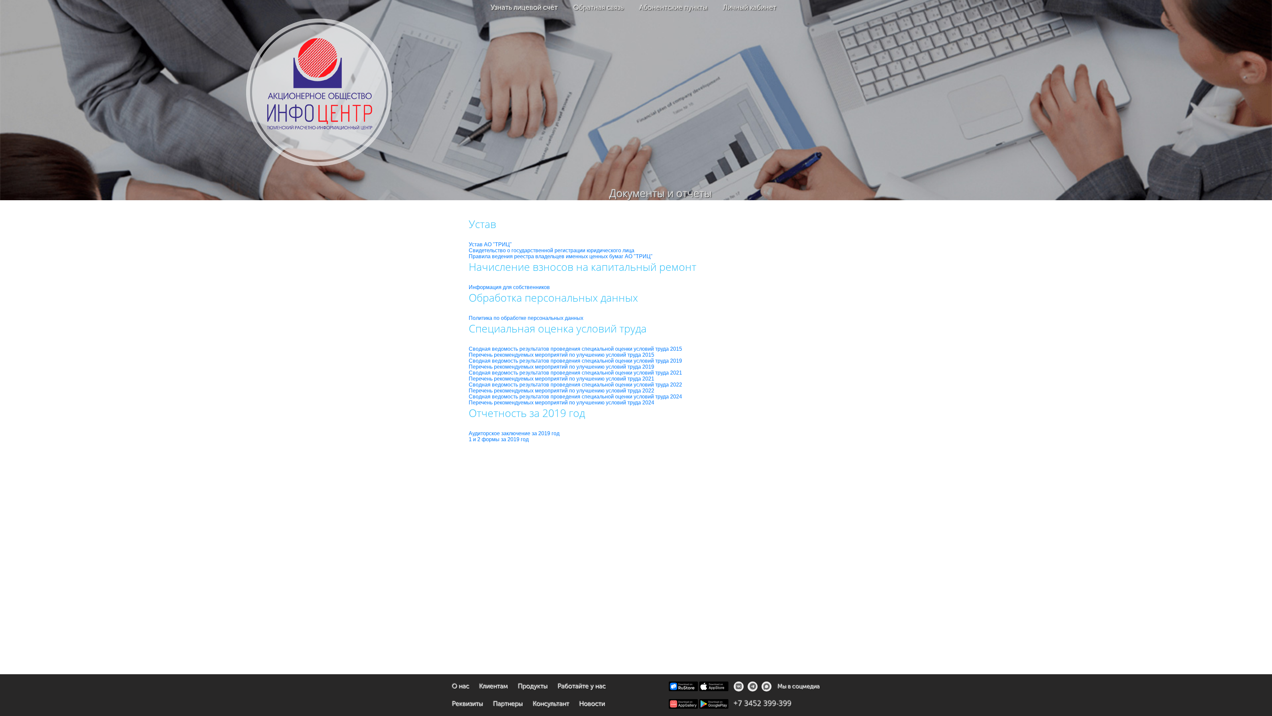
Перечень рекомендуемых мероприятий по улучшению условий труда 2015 (561, 355)
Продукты (533, 686)
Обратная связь (598, 7)
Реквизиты (467, 704)
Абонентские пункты (673, 7)
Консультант (551, 704)
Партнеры (508, 704)
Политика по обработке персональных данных (526, 318)
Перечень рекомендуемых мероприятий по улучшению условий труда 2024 (561, 402)
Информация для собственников (509, 287)
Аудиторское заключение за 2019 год (514, 433)
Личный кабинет (749, 7)
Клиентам (493, 686)
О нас (460, 686)
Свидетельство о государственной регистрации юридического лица (551, 250)
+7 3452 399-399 (763, 703)
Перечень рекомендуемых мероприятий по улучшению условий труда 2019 (561, 367)
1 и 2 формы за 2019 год (499, 439)
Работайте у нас (582, 686)
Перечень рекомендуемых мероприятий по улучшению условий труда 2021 (561, 379)
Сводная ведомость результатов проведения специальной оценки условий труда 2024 (575, 396)
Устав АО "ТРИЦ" (490, 244)
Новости (592, 704)
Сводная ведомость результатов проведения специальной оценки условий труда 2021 (575, 373)
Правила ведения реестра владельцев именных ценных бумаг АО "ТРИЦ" (561, 256)
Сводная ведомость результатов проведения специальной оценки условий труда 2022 (575, 385)
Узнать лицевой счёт (524, 7)
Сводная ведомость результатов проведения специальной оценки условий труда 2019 (575, 361)
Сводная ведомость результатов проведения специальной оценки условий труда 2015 (575, 349)
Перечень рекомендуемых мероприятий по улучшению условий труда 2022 (561, 390)
